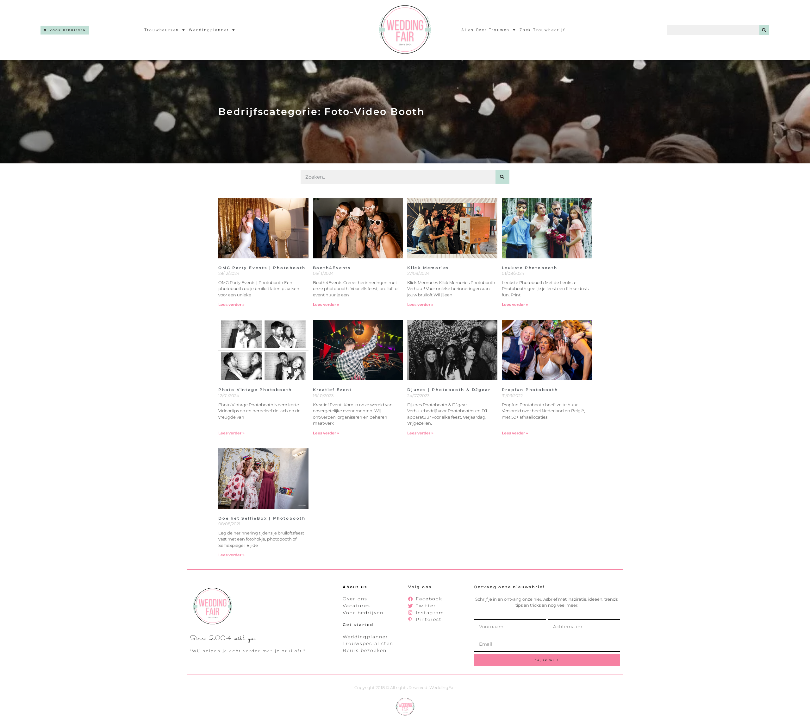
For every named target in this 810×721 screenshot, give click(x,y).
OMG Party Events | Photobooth (262, 267)
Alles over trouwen (485, 30)
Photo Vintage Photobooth (255, 389)
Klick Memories (428, 267)
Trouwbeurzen (161, 30)
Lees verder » (231, 304)
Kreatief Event (332, 389)
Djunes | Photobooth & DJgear (448, 389)
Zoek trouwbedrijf (542, 30)
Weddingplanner (209, 30)
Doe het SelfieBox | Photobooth (262, 518)
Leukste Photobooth (530, 267)
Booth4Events (332, 267)
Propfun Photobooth (530, 389)
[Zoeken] (764, 30)
